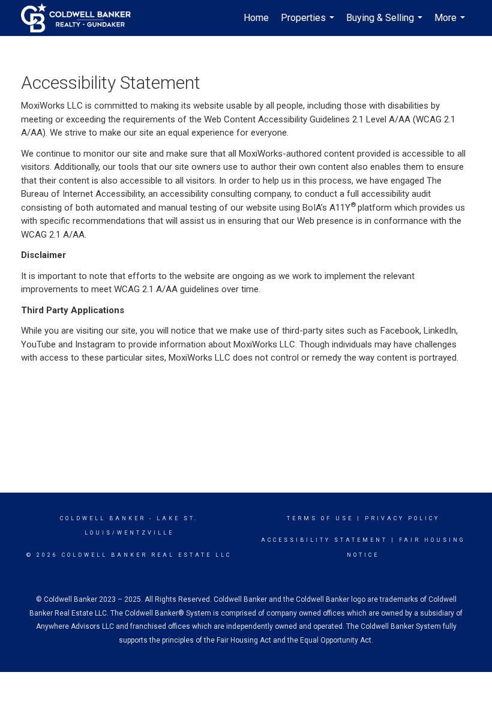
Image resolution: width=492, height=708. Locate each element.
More (451, 24)
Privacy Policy (402, 518)
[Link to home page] (82, 18)
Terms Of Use (320, 518)
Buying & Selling (385, 24)
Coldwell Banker (103, 518)
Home (256, 17)
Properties (309, 24)
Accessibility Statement (324, 540)
